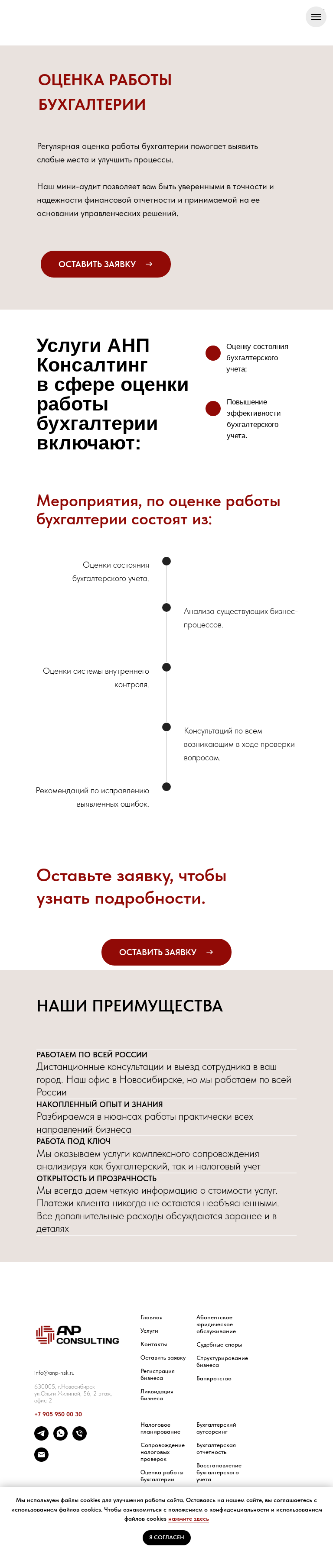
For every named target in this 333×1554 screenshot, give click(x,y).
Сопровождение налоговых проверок (162, 1451)
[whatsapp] (60, 1438)
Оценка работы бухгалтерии (161, 1476)
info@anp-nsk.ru (54, 1372)
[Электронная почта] (41, 1459)
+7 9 (40, 1414)
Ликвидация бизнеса (156, 1395)
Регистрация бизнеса (157, 1374)
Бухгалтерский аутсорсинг (216, 1428)
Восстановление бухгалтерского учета (219, 1472)
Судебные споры (219, 1344)
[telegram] (41, 1438)
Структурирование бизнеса (222, 1361)
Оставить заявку (163, 1357)
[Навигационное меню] (316, 17)
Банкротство (214, 1378)
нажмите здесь (188, 1518)
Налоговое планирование (160, 1428)
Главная (151, 1317)
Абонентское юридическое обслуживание (216, 1324)
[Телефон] (79, 1438)
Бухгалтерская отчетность (216, 1448)
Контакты (153, 1344)
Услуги (149, 1330)
